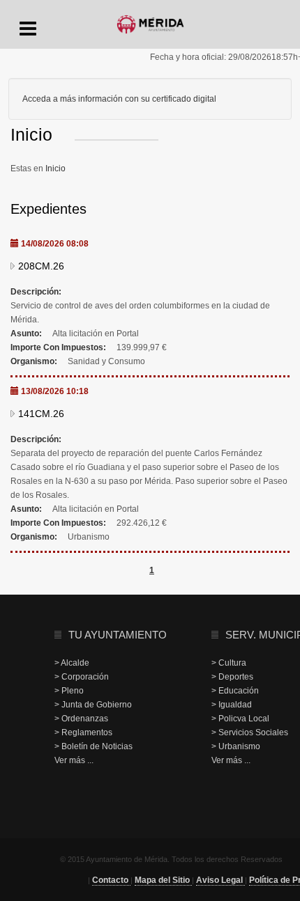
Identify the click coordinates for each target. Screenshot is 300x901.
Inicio (55, 168)
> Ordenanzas (81, 718)
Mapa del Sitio (163, 880)
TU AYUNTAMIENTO (117, 634)
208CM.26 (41, 266)
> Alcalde (71, 663)
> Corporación (81, 677)
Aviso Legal (220, 880)
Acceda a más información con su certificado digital (119, 99)
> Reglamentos (83, 732)
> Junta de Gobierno (93, 705)
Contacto (111, 880)
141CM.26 (41, 413)
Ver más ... (73, 760)
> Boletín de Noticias (93, 746)
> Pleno (69, 691)
